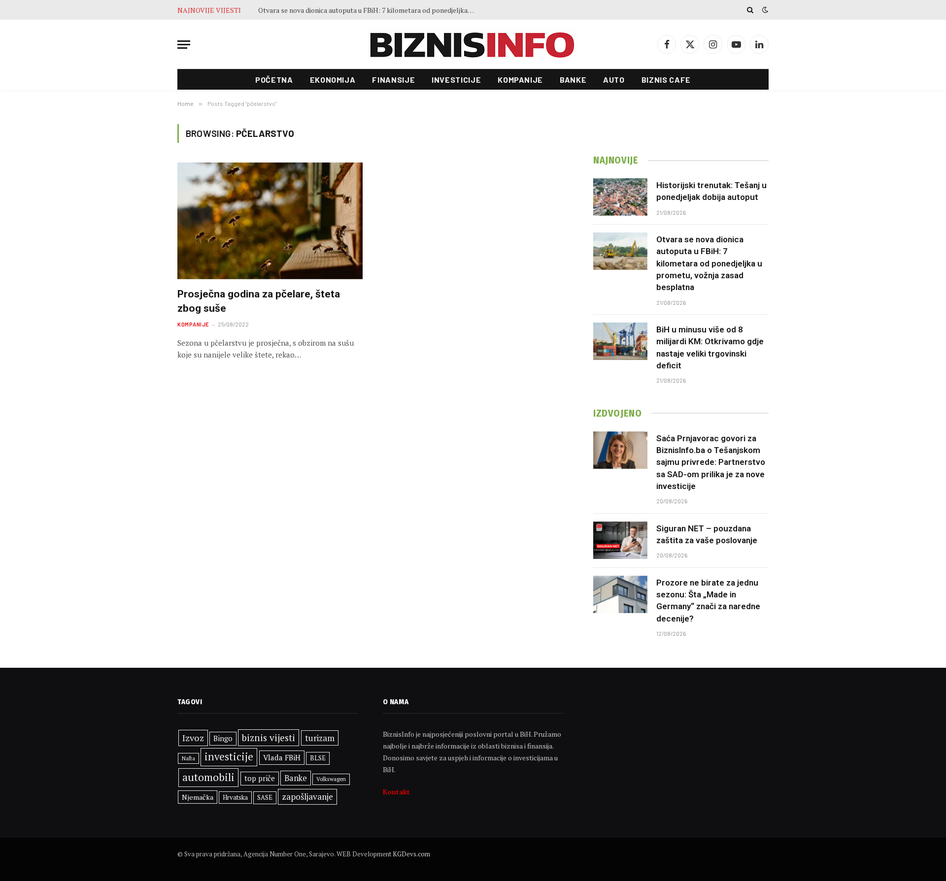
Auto (614, 79)
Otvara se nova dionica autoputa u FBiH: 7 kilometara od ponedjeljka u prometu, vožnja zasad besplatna (369, 10)
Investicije (456, 79)
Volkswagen (331, 779)
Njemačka (197, 797)
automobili (208, 777)
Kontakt (396, 791)
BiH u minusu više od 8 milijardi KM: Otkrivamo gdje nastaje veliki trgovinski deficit (710, 347)
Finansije (393, 79)
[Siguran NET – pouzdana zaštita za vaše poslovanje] (620, 540)
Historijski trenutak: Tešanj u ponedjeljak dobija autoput (711, 191)
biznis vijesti (268, 737)
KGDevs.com (411, 853)
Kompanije (520, 79)
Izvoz (193, 738)
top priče (259, 778)
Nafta (188, 758)
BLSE (318, 757)
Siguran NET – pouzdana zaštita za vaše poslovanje (706, 534)
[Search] (750, 10)
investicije (228, 756)
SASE (264, 797)
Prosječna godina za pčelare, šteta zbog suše (258, 301)
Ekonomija (333, 79)
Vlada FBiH (282, 757)
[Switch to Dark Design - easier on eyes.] (764, 9)
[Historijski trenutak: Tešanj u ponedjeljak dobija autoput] (620, 197)
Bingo (223, 738)
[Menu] (183, 44)
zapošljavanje (307, 796)
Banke (573, 79)
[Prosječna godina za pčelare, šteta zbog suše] (270, 221)
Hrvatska (235, 797)
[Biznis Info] (473, 44)
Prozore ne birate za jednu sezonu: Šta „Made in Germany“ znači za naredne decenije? (708, 600)
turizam (320, 738)
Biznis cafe (666, 79)
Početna (274, 79)
